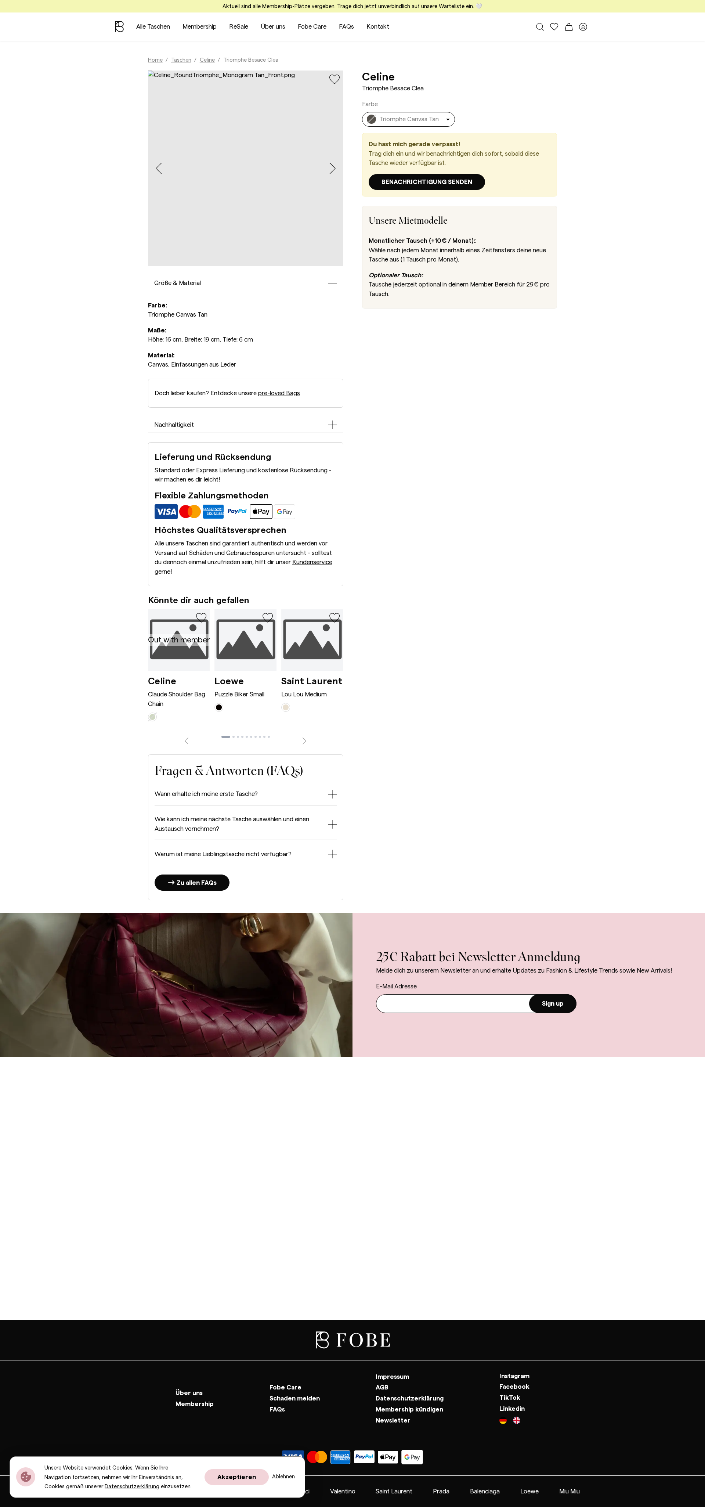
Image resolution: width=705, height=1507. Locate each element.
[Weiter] (304, 740)
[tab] (225, 737)
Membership (199, 27)
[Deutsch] (506, 1421)
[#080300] (218, 707)
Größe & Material (177, 283)
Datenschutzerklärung (410, 1398)
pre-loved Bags (279, 393)
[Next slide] (332, 168)
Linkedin (512, 1409)
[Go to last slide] (158, 168)
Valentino (342, 1491)
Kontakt (377, 27)
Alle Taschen (153, 27)
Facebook (514, 1387)
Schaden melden (295, 1398)
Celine (207, 60)
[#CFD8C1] (152, 716)
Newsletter (393, 1420)
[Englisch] (516, 1421)
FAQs (346, 27)
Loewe (229, 681)
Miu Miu (569, 1491)
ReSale (238, 27)
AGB (382, 1388)
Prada (441, 1491)
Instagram (514, 1376)
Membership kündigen (409, 1409)
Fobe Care (312, 27)
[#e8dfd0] (285, 707)
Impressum (392, 1377)
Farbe (370, 104)
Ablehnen (283, 1476)
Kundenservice (312, 562)
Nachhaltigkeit (174, 425)
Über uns (273, 27)
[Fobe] (119, 27)
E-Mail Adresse (396, 986)
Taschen (181, 60)
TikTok (509, 1398)
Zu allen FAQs (196, 883)
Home (155, 60)
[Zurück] (186, 740)
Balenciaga (485, 1491)
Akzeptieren (236, 1477)
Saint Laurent (311, 681)
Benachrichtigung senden (427, 182)
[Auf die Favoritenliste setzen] (334, 79)
